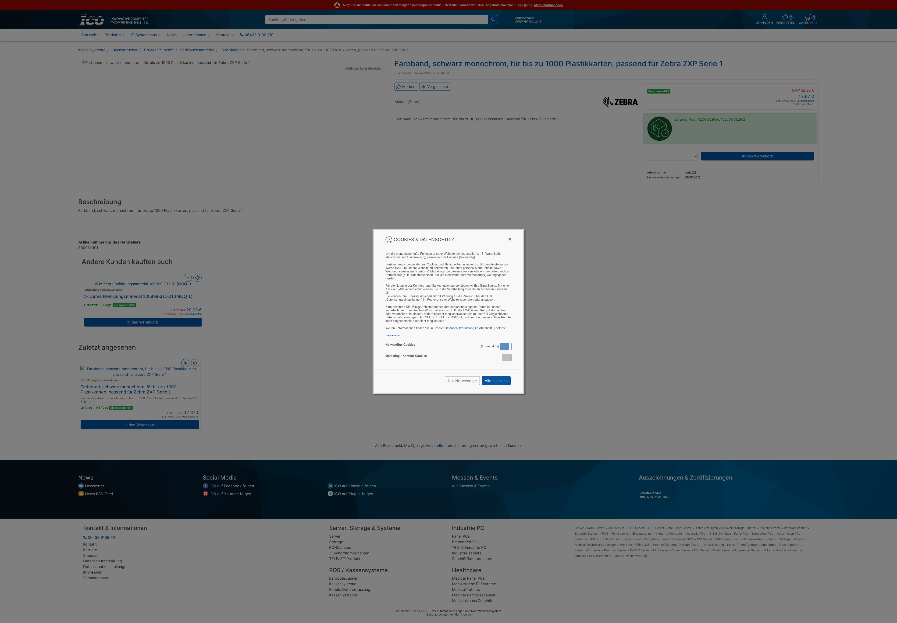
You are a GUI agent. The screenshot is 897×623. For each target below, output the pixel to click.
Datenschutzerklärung (459, 328)
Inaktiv (507, 357)
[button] (506, 346)
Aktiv (505, 346)
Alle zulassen (496, 380)
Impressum (393, 335)
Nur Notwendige (462, 380)
